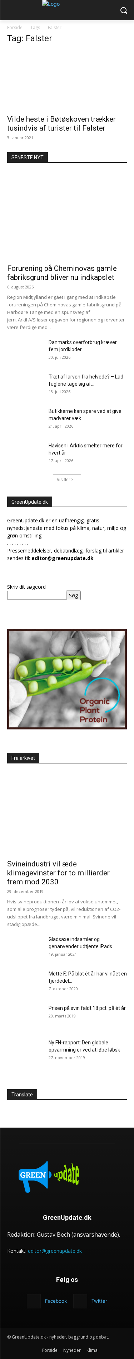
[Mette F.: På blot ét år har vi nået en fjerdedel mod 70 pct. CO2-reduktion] (25, 982)
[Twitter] (80, 1301)
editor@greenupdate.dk (55, 1250)
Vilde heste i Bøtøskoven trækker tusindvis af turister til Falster (61, 123)
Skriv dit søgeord (26, 586)
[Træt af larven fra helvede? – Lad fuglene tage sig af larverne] (25, 385)
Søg (73, 595)
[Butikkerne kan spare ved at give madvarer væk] (25, 420)
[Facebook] (34, 1301)
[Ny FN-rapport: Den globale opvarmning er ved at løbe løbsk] (25, 1051)
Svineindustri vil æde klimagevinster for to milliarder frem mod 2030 (58, 873)
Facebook (56, 1301)
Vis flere (65, 479)
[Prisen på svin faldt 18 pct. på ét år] (25, 1017)
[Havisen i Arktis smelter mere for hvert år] (25, 454)
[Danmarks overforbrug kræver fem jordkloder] (25, 351)
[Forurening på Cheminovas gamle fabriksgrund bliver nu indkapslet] (67, 215)
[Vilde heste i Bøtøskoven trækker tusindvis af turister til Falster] (67, 80)
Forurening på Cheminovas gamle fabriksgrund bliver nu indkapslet (62, 273)
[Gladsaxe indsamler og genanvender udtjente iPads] (25, 948)
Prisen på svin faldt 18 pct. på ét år (87, 1008)
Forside (15, 27)
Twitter (99, 1301)
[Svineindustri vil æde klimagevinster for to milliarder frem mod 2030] (67, 811)
